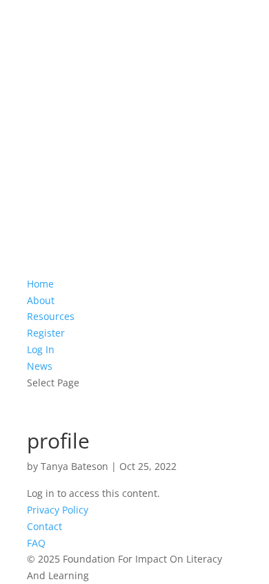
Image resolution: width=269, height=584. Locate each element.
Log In (40, 349)
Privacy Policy (57, 509)
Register (46, 332)
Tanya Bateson (74, 466)
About (40, 300)
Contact (44, 526)
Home (40, 283)
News (39, 366)
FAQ (36, 542)
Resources (50, 316)
